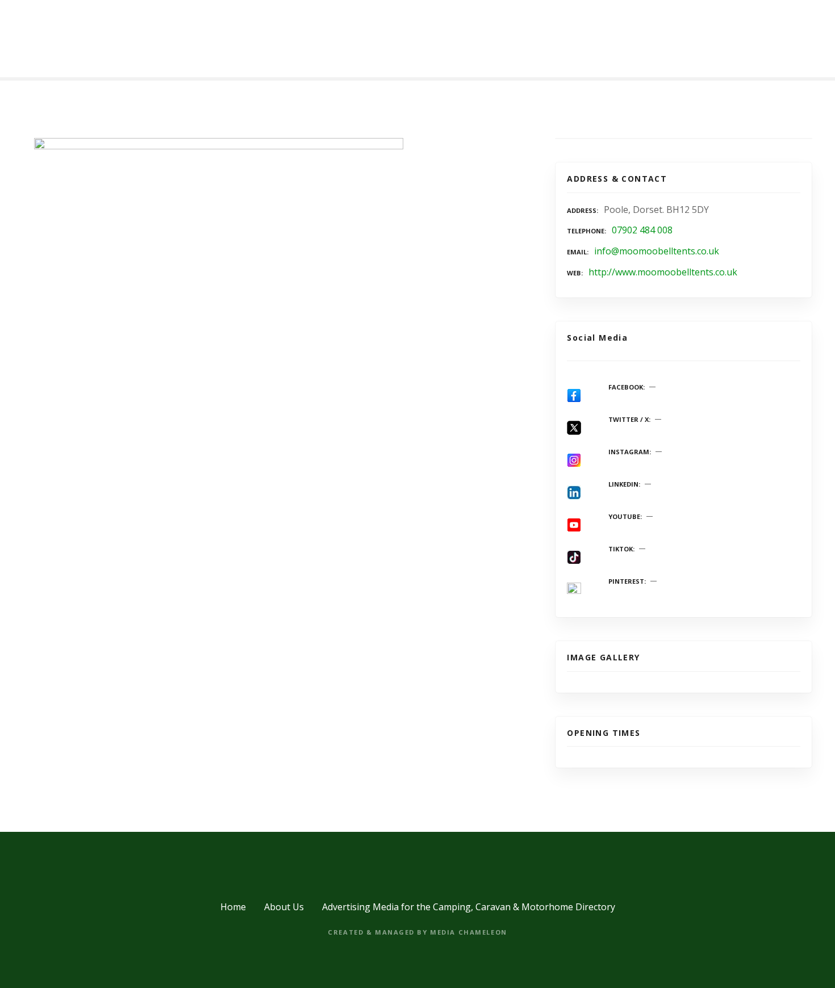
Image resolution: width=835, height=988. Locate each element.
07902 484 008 (642, 230)
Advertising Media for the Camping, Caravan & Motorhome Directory (468, 907)
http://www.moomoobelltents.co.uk (662, 272)
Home (233, 907)
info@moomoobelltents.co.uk (656, 251)
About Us (284, 907)
